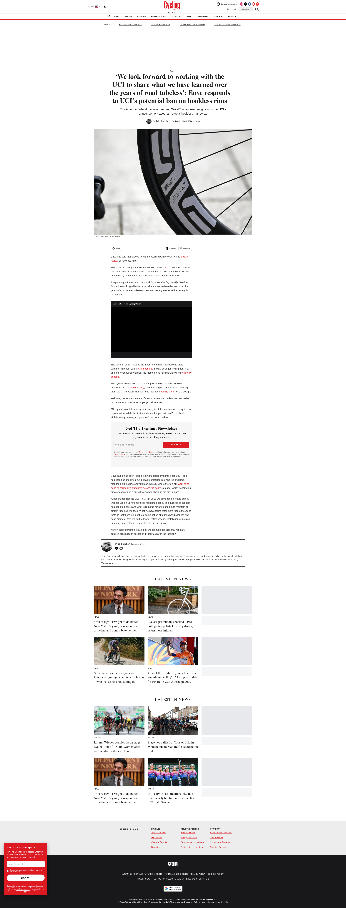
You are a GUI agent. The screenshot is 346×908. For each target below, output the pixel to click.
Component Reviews (220, 842)
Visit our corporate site (208, 900)
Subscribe (245, 9)
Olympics (155, 847)
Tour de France (158, 832)
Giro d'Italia (156, 837)
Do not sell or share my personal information (183, 879)
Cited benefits (145, 368)
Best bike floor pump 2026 (130, 24)
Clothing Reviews (218, 847)
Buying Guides (158, 16)
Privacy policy (197, 874)
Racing (128, 16)
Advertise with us (146, 879)
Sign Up (25, 877)
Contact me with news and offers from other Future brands (26, 871)
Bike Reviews (216, 837)
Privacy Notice (119, 454)
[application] (151, 329)
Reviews (141, 16)
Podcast (218, 16)
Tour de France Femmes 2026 (227, 24)
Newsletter (187, 248)
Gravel (189, 16)
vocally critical (168, 391)
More (231, 16)
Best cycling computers (192, 847)
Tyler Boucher (162, 121)
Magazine (203, 16)
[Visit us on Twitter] (245, 4)
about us (127, 874)
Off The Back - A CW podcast (192, 24)
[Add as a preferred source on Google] (173, 889)
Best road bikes (188, 832)
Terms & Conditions (23, 890)
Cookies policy (216, 874)
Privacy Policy (35, 888)
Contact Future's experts (148, 874)
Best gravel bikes (189, 837)
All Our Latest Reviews (221, 832)
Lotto (165, 267)
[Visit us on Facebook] (249, 4)
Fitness (176, 16)
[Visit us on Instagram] (241, 4)
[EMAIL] (121, 548)
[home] (109, 17)
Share (117, 248)
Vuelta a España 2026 (160, 24)
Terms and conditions (176, 874)
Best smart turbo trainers (192, 842)
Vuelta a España (159, 842)
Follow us (172, 248)
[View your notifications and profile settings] (104, 6)
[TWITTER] (117, 548)
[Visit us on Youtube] (253, 4)
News (116, 16)
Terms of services (146, 452)
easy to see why (135, 387)
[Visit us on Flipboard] (257, 4)
